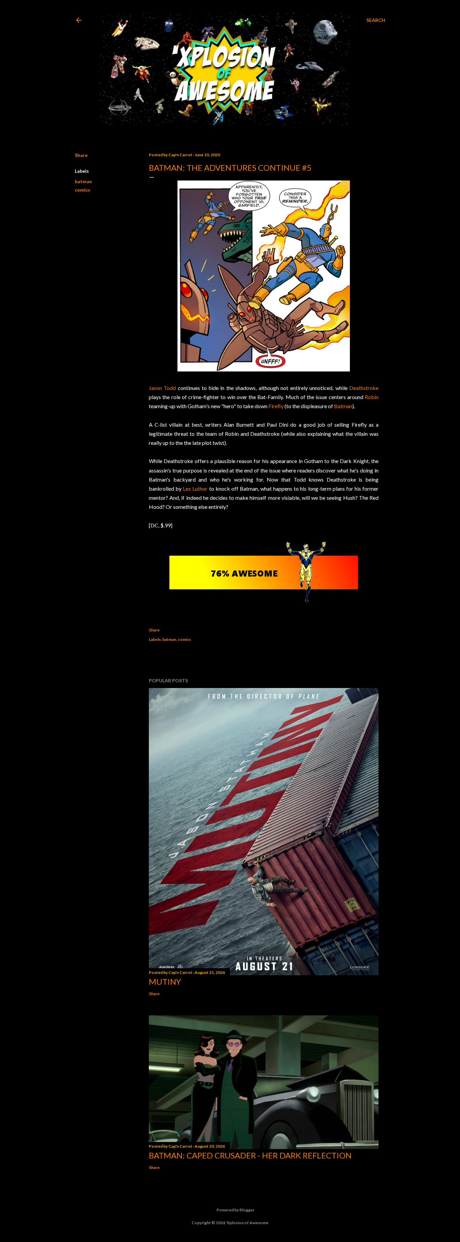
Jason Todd (162, 388)
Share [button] (81, 155)
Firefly (276, 406)
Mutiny (165, 981)
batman (83, 181)
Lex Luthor (195, 488)
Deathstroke (364, 388)
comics (82, 190)
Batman (343, 406)
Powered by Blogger (236, 1209)
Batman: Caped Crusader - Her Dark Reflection (250, 1155)
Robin (372, 397)
